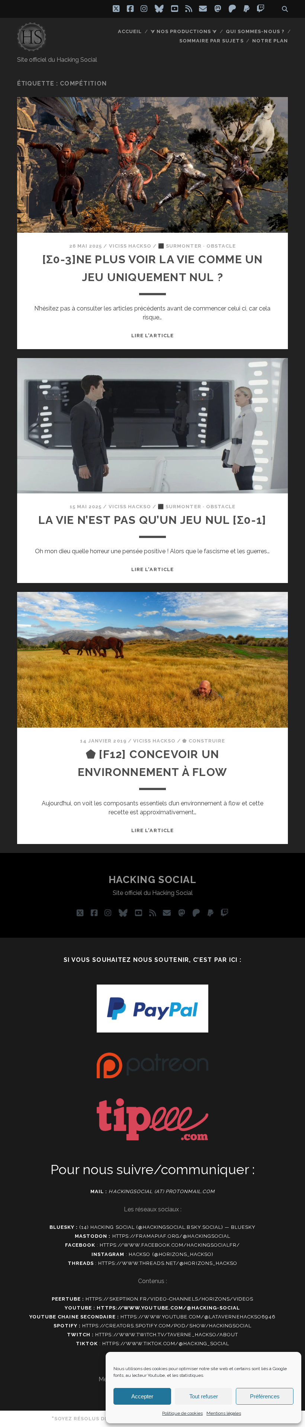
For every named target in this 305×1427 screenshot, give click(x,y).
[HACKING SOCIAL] (31, 48)
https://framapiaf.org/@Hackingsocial (171, 1236)
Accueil (130, 31)
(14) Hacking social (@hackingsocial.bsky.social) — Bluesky (167, 1227)
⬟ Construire (203, 741)
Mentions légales (223, 1413)
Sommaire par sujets (211, 41)
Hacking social (153, 879)
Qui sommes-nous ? (255, 31)
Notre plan (270, 41)
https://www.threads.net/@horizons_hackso (167, 1263)
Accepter (142, 1396)
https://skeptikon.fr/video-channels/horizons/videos (169, 1299)
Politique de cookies (182, 1413)
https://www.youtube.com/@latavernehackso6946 (198, 1317)
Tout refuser (203, 1396)
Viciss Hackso (130, 246)
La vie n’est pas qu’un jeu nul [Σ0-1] (152, 519)
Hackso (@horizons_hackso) (171, 1254)
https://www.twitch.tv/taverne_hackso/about (166, 1334)
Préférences (265, 1396)
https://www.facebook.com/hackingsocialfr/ (170, 1245)
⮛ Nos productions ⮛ (184, 31)
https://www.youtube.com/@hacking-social (168, 1308)
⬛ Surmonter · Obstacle (197, 246)
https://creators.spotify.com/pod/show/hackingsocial (166, 1325)
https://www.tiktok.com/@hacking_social (165, 1343)
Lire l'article (152, 335)
